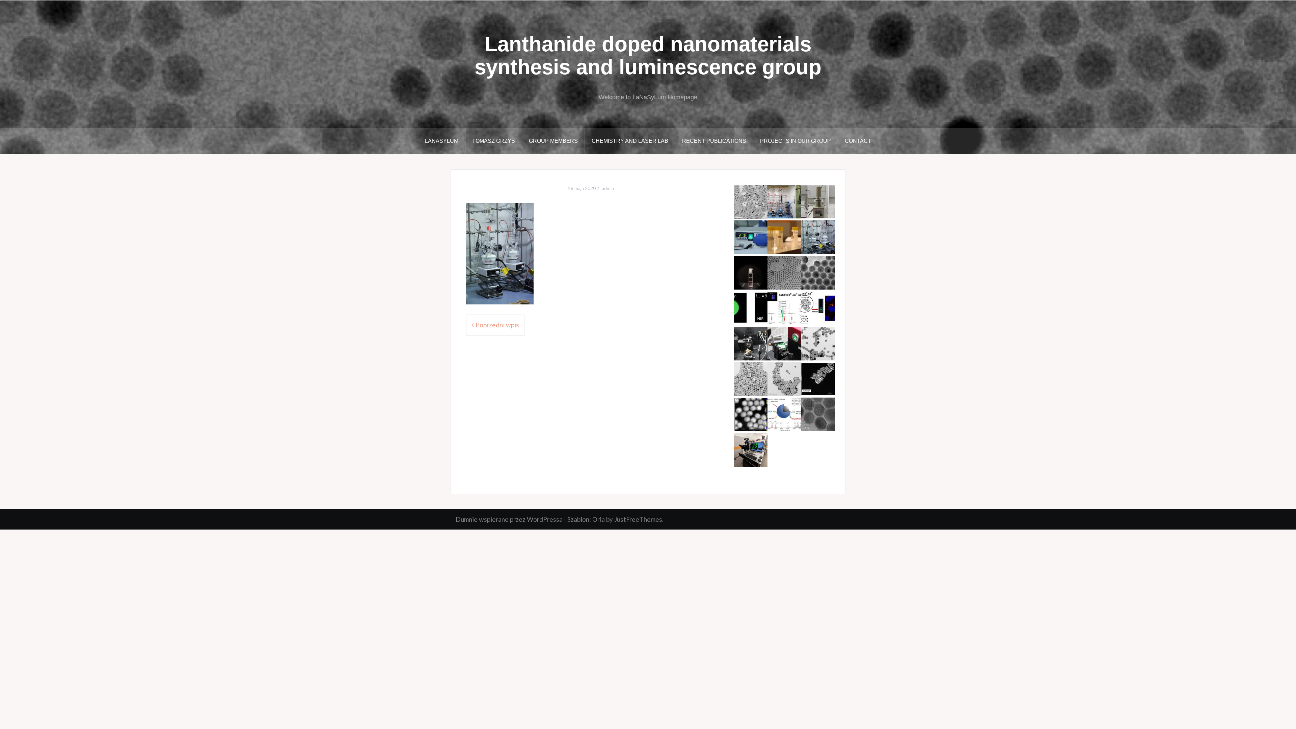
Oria (598, 519)
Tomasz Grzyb (493, 141)
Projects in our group (795, 141)
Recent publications (714, 141)
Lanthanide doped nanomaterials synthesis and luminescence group (648, 55)
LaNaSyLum (441, 141)
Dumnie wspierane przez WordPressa (509, 519)
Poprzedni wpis (497, 325)
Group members (553, 141)
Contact (858, 141)
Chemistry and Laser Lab (630, 141)
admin (608, 188)
